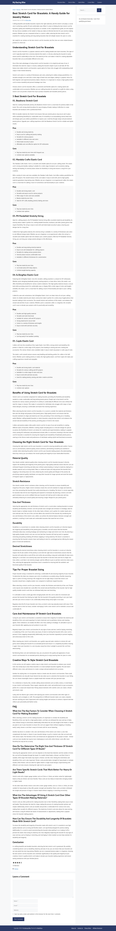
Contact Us (80, 928)
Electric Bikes (71, 2)
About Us (73, 928)
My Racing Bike (19, 2)
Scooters (99, 2)
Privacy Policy (88, 928)
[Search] (99, 10)
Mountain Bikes (61, 2)
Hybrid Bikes (81, 2)
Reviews (18, 9)
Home (14, 9)
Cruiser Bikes (91, 2)
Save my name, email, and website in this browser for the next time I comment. (37, 914)
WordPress (39, 928)
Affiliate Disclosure (97, 928)
